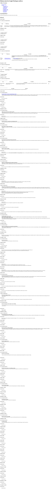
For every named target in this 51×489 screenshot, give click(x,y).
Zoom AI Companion (15, 58)
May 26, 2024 (5, 11)
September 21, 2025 (5, 6)
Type (2, 23)
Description (29, 23)
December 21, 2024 (5, 9)
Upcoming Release (4, 4)
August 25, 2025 (5, 7)
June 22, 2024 (5, 10)
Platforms (49, 23)
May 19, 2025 (5, 8)
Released (3, 5)
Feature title (7, 23)
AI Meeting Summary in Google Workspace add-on (8, 58)
